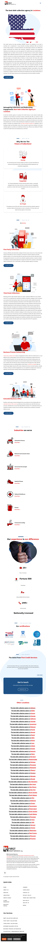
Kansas (23, 748)
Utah (23, 822)
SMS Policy (26, 900)
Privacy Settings (16, 939)
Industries (6, 895)
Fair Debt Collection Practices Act (27, 123)
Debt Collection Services (10, 918)
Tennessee (23, 817)
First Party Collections (11, 249)
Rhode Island (23, 809)
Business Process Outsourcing (12, 928)
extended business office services (10, 404)
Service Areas (7, 897)
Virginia (23, 828)
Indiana (23, 746)
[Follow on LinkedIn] (4, 872)
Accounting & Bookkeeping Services (13, 931)
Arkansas (23, 716)
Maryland (23, 757)
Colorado (23, 721)
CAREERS (25, 887)
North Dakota (23, 795)
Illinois (23, 740)
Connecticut (23, 724)
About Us (6, 889)
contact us (26, 892)
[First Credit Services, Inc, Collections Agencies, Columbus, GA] (36, 643)
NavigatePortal (5, 905)
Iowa (23, 743)
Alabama (32, 708)
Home (4, 887)
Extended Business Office (10, 926)
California (23, 719)
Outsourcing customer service (9, 355)
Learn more (8, 77)
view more (39, 675)
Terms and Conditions (29, 897)
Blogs (24, 905)
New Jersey (23, 784)
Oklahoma (23, 800)
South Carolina (23, 811)
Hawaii (23, 735)
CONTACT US (23, 689)
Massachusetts (23, 759)
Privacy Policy (27, 895)
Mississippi (23, 767)
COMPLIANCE (26, 889)
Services (5, 892)
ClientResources (6, 901)
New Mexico (23, 787)
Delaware (23, 727)
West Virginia (23, 833)
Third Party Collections (11, 293)
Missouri (23, 770)
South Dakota (23, 814)
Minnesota (23, 765)
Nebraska (23, 776)
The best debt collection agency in (20, 708)
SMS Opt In (26, 902)
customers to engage (32, 364)
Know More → (18, 442)
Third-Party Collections (10, 923)
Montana (23, 773)
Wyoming (23, 838)
